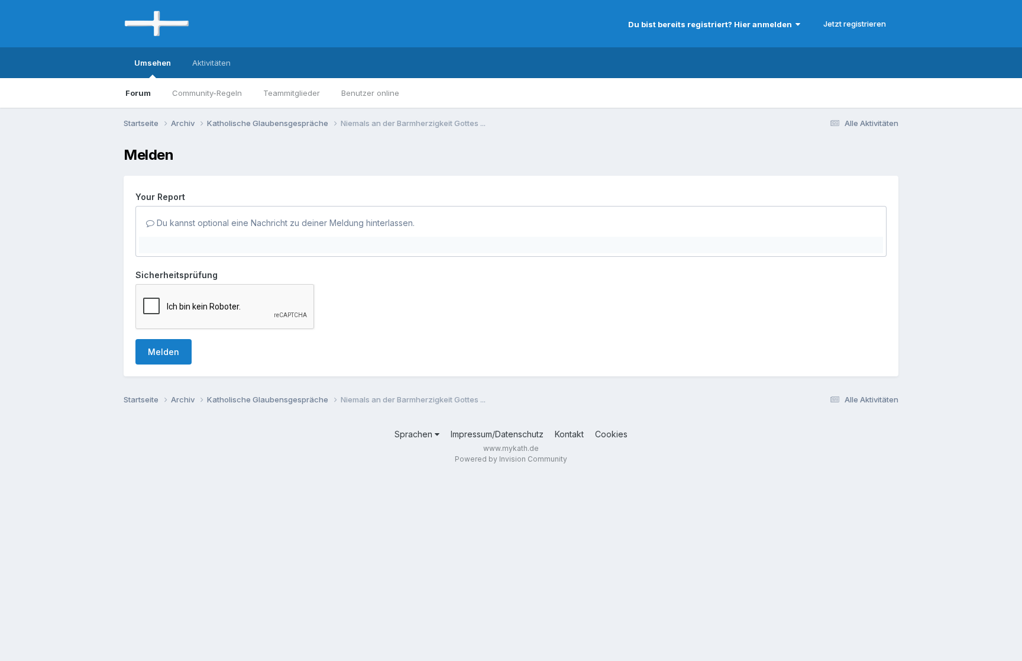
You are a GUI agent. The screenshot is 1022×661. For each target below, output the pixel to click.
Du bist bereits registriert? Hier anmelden (711, 24)
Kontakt (569, 434)
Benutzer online (370, 93)
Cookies (611, 434)
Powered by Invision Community (511, 458)
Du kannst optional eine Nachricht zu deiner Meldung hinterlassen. (284, 223)
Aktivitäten (211, 62)
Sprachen (414, 434)
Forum (138, 93)
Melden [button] (163, 352)
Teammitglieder (291, 93)
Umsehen (152, 62)
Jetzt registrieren (854, 23)
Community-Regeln (207, 93)
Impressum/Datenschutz (497, 434)
